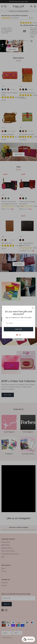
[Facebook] (17, 335)
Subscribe (18, 329)
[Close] (33, 308)
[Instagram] (20, 335)
